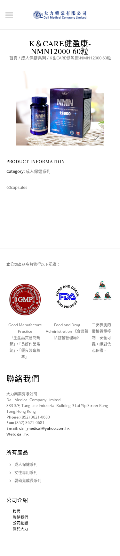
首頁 (13, 58)
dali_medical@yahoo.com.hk (44, 428)
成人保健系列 (33, 58)
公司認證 (20, 523)
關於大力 (20, 529)
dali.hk (22, 434)
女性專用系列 (25, 472)
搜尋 (16, 511)
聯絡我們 (20, 517)
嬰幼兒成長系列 (27, 480)
